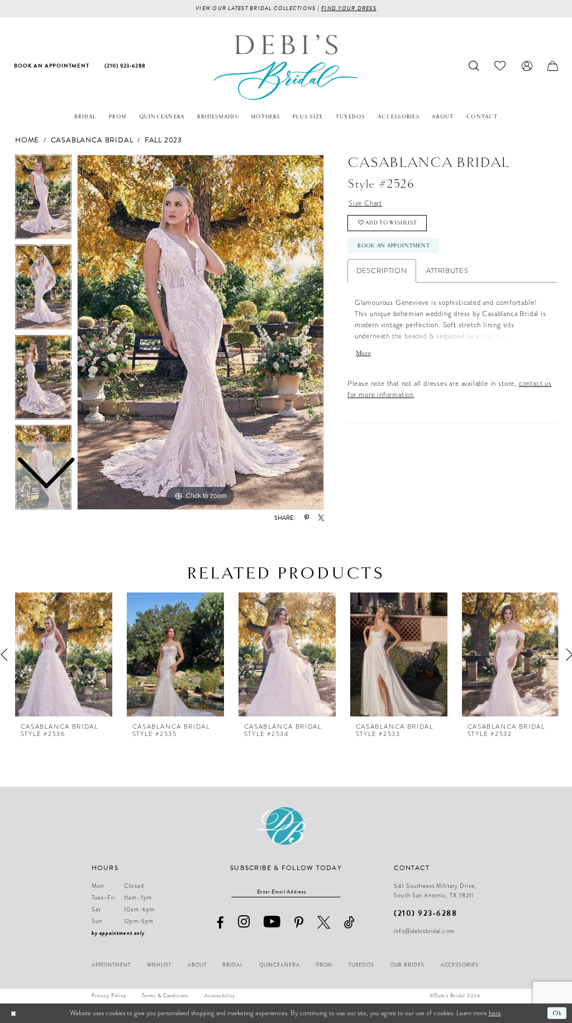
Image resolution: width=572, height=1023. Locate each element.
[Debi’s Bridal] (286, 67)
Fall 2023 (163, 140)
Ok (557, 1013)
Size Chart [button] (365, 203)
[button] (527, 66)
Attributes (447, 270)
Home (27, 140)
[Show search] (474, 66)
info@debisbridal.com (424, 931)
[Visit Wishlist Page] (500, 66)
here (495, 1012)
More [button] (363, 353)
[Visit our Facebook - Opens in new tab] (220, 922)
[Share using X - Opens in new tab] (321, 518)
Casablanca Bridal (92, 140)
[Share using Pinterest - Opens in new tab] (306, 518)
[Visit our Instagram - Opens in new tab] (244, 922)
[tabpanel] (200, 332)
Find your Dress (348, 8)
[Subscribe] (335, 891)
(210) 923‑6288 (425, 913)
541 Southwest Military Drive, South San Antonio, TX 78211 (435, 891)
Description (381, 270)
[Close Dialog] (13, 1013)
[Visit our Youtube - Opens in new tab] (272, 922)
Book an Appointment (394, 245)
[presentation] (63, 654)
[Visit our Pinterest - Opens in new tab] (299, 922)
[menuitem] (52, 66)
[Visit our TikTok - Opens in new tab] (349, 922)
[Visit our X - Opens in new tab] (324, 922)
